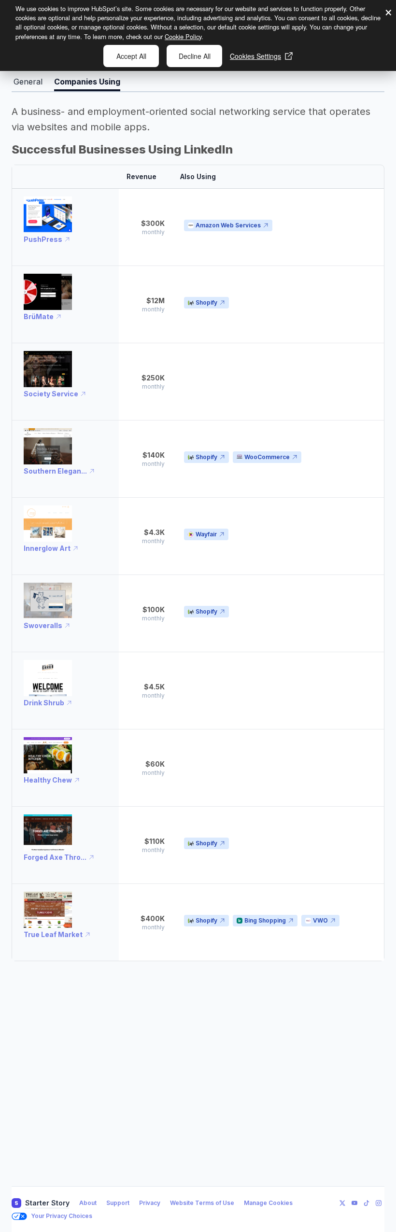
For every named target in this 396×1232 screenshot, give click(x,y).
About (88, 1202)
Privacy (149, 1202)
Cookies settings (255, 56)
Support (117, 1202)
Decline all (195, 56)
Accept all (131, 56)
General (28, 81)
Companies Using (87, 81)
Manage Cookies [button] (268, 1202)
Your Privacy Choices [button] (61, 1215)
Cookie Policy (183, 36)
